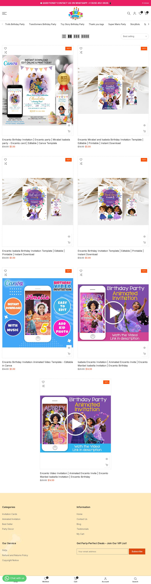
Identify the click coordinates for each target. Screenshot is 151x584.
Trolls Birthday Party (15, 24)
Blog (79, 524)
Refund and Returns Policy (15, 555)
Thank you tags (96, 24)
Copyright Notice (10, 560)
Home (79, 514)
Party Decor (8, 529)
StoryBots (135, 24)
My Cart (80, 534)
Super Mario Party (117, 24)
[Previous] (2, 24)
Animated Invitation (11, 519)
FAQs (4, 550)
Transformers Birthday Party (42, 24)
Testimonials (83, 529)
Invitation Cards (9, 514)
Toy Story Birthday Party (72, 24)
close (6, 3)
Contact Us (82, 519)
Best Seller (7, 524)
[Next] (148, 24)
